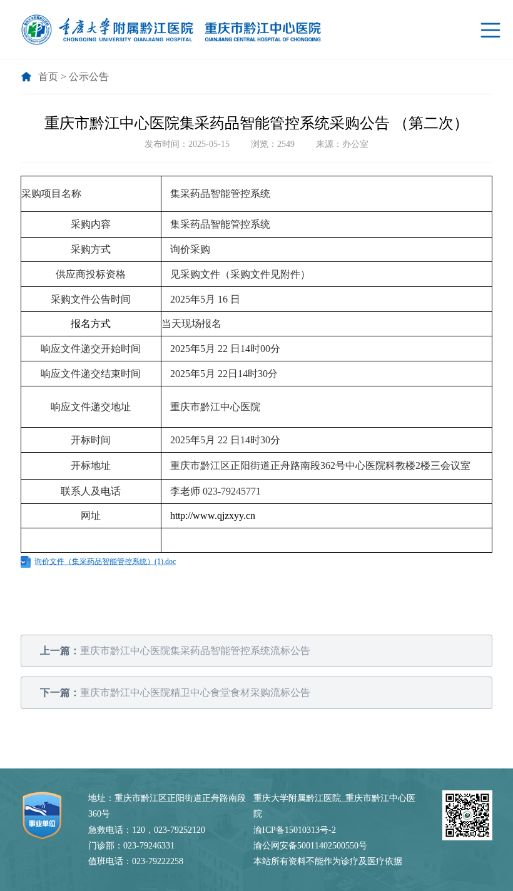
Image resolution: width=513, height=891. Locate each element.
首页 (48, 76)
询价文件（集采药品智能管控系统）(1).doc (105, 561)
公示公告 (89, 76)
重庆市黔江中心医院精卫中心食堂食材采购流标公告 (175, 692)
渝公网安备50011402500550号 (310, 845)
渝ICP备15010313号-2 (294, 830)
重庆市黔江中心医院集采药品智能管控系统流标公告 (175, 650)
